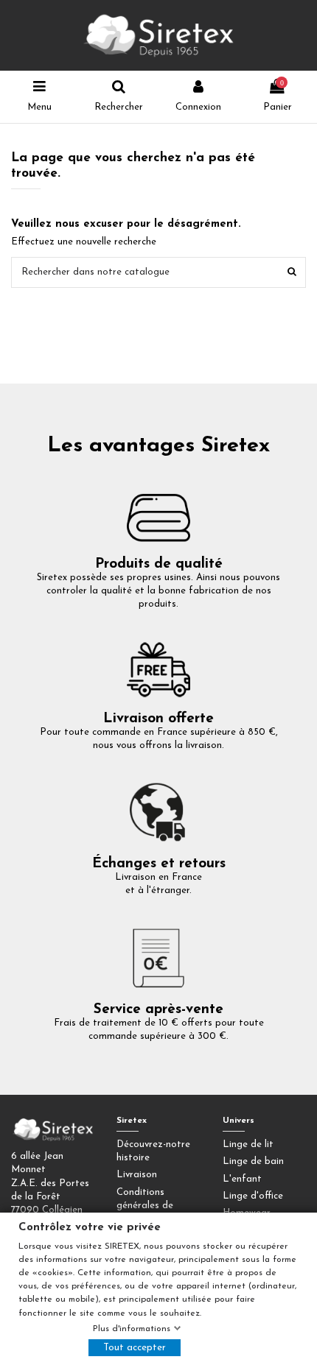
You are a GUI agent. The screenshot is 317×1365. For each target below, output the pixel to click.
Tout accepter (134, 1347)
